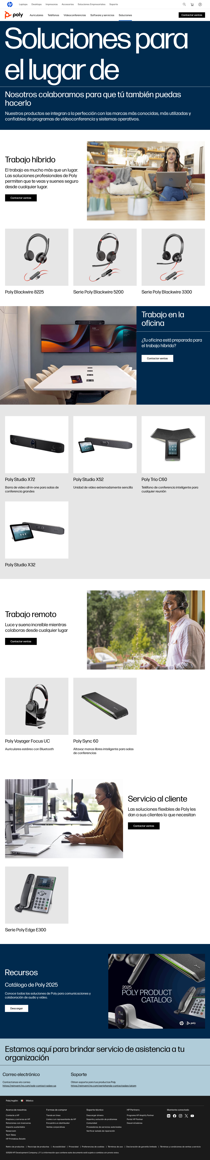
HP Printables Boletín (16, 1139)
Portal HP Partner (135, 1119)
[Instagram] (180, 1115)
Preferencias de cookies (93, 1147)
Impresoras (52, 4)
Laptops (23, 4)
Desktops (37, 4)
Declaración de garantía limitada (141, 1147)
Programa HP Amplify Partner (140, 1115)
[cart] (192, 4)
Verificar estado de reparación (100, 1131)
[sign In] (200, 4)
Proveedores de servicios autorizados (104, 1127)
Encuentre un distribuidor (58, 1123)
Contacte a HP (12, 1115)
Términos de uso (115, 1147)
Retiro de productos (15, 1147)
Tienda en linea (53, 1115)
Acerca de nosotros (16, 1109)
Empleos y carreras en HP (18, 1119)
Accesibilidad (59, 1147)
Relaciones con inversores (18, 1123)
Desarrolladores (134, 1123)
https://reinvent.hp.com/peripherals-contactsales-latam (103, 1085)
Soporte (113, 4)
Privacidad (73, 1147)
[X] (186, 1115)
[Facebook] (174, 1115)
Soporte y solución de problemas (101, 1119)
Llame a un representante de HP (61, 1119)
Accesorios (68, 4)
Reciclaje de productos (38, 1147)
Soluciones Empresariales (91, 4)
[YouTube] (192, 1115)
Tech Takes (11, 1135)
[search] (184, 4)
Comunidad (91, 1123)
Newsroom (11, 1131)
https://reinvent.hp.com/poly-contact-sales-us (29, 1085)
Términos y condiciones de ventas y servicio (180, 1147)
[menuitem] (23, 4)
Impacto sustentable (15, 1127)
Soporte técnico (94, 1109)
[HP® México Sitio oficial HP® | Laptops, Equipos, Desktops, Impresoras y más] (10, 4)
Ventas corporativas (55, 1127)
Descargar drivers (95, 1115)
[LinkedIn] (168, 1115)
